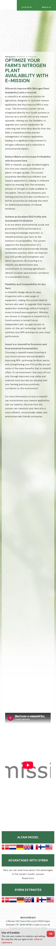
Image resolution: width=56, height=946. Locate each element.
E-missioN (32, 56)
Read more (28, 878)
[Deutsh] (28, 30)
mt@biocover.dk (41, 924)
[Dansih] (21, 30)
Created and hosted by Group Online (28, 928)
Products (21, 56)
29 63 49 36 (26, 924)
